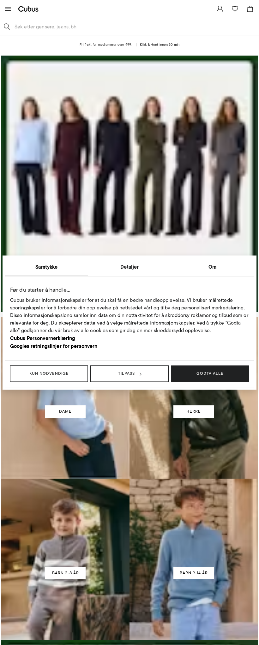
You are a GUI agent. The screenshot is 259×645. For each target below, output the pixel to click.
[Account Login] (124, 50)
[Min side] (220, 9)
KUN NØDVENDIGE (49, 373)
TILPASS (126, 373)
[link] (220, 9)
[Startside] (30, 9)
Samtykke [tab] (46, 267)
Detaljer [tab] (129, 267)
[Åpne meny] (8, 9)
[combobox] (134, 27)
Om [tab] (212, 267)
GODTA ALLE (210, 373)
